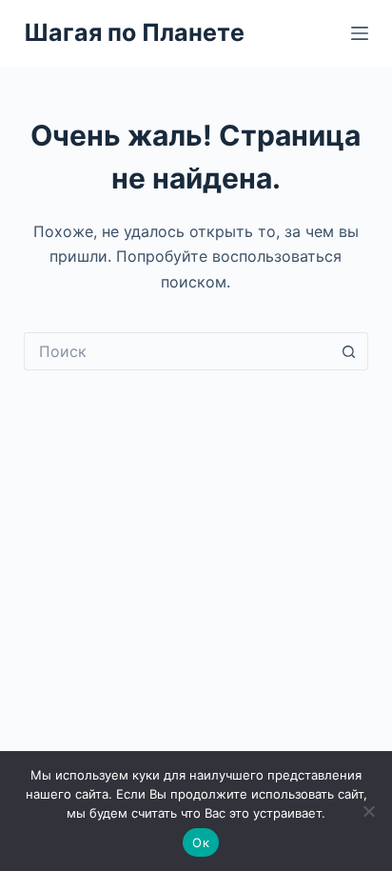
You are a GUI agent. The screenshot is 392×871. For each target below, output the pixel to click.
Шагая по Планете (134, 32)
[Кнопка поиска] (349, 351)
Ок (200, 842)
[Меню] (359, 33)
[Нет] (368, 811)
